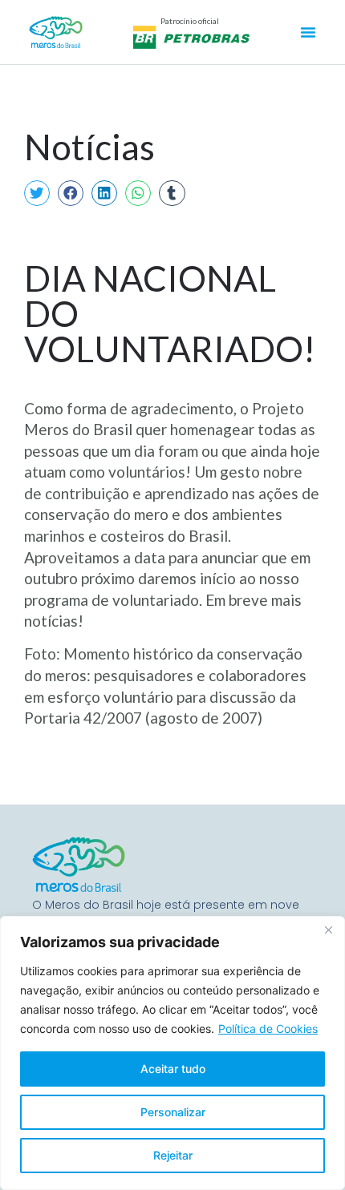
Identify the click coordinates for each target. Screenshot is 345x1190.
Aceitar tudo (172, 1068)
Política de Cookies (268, 1028)
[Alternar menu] (308, 32)
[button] (37, 193)
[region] (172, 1053)
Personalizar (172, 1112)
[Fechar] (328, 929)
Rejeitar (173, 1155)
